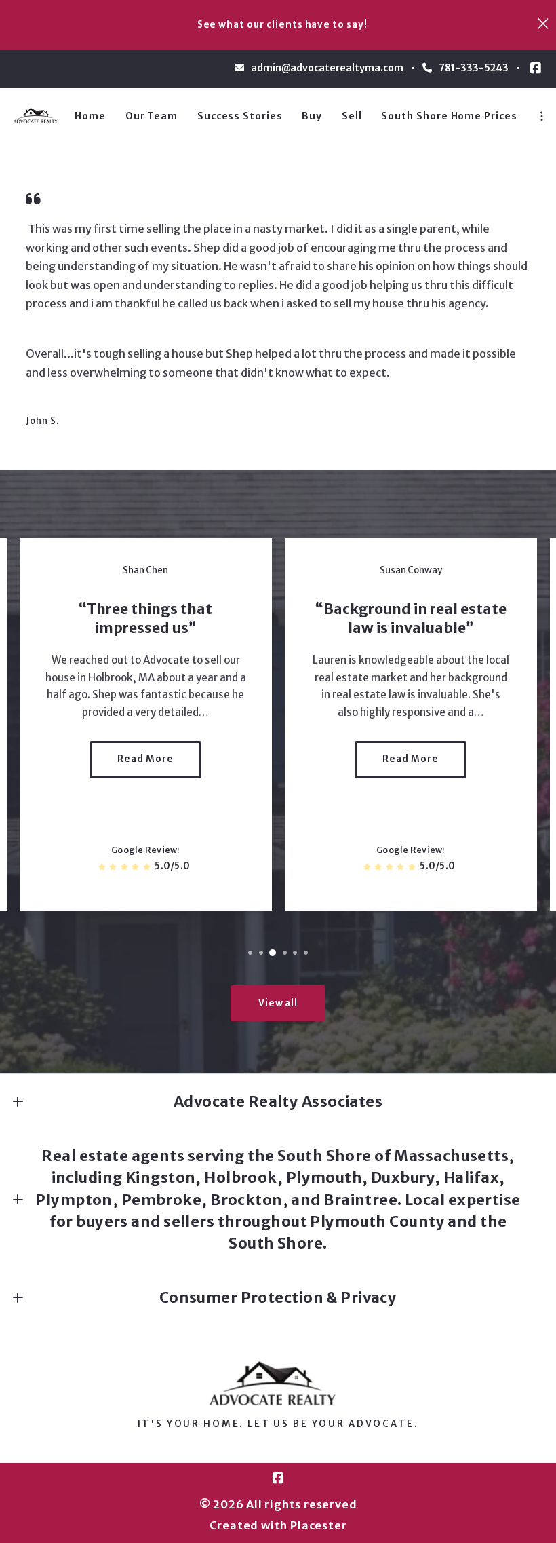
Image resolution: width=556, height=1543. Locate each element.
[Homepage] (37, 116)
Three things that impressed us (149, 619)
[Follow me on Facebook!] (536, 68)
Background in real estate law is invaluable (415, 619)
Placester (318, 1525)
